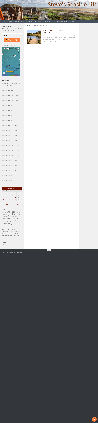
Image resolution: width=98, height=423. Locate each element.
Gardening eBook (47, 21)
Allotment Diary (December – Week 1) (11, 180)
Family (16, 216)
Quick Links (38, 21)
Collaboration (15, 214)
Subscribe (5, 35)
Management (20, 222)
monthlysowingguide (7, 226)
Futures (4, 218)
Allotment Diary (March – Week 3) (11, 130)
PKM (3, 228)
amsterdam (18, 212)
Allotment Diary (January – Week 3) (11, 170)
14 (20, 195)
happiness (15, 218)
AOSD (3, 214)
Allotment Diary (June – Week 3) (10, 90)
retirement (11, 231)
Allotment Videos (19, 21)
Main (16, 222)
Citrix (9, 214)
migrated (12, 224)
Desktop (11, 216)
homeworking (5, 220)
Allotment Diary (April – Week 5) (10, 105)
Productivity (6, 229)
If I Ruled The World (49, 33)
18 (12, 197)
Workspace (8, 237)
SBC (6, 233)
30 (6, 202)
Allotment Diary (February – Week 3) (11, 150)
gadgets (9, 218)
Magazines (14, 222)
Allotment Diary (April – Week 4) (10, 110)
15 (3, 197)
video (18, 235)
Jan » (18, 204)
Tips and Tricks (12, 235)
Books (6, 214)
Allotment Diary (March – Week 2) (11, 135)
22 (3, 199)
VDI (16, 235)
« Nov (6, 204)
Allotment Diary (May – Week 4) (10, 95)
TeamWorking (5, 235)
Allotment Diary (72, 21)
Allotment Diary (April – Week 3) (10, 115)
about (3, 212)
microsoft (7, 224)
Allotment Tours (29, 21)
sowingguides (10, 233)
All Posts (45, 30)
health (19, 218)
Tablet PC (15, 233)
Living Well (4, 21)
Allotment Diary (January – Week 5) (11, 160)
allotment (6, 212)
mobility (15, 224)
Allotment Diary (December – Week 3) (11, 175)
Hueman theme (19, 252)
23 (6, 199)
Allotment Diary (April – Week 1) (10, 120)
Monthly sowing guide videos (60, 21)
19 (15, 197)
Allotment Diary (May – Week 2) (10, 100)
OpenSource (17, 225)
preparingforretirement (11, 227)
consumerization (5, 216)
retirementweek (16, 231)
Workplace (4, 237)
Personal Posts (52, 30)
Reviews (11, 21)
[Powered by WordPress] (7, 252)
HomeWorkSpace (13, 220)
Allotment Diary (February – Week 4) (11, 145)
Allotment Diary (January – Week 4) (11, 165)
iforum (19, 220)
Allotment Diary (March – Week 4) (11, 125)
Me (2, 224)
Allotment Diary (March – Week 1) (11, 140)
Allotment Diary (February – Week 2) (11, 155)
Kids (11, 222)
